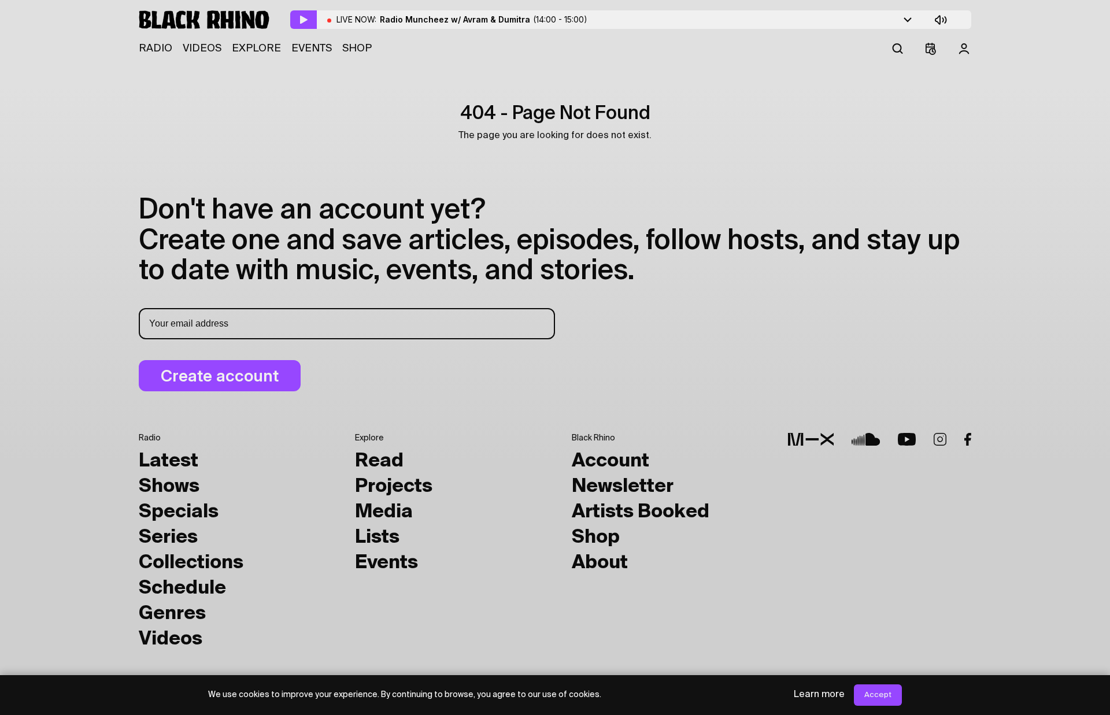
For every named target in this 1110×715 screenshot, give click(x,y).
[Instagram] (940, 439)
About (600, 563)
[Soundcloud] (866, 439)
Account (610, 461)
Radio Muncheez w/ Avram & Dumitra (483, 19)
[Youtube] (907, 439)
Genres (172, 614)
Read (379, 461)
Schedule (182, 588)
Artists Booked (640, 512)
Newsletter (623, 486)
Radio (155, 48)
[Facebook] (967, 439)
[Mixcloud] (811, 439)
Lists (377, 537)
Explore (256, 48)
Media (384, 512)
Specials (179, 512)
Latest (168, 461)
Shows (169, 486)
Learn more (819, 694)
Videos (202, 48)
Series (168, 537)
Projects (393, 486)
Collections (191, 563)
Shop (357, 48)
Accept (877, 695)
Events (311, 48)
